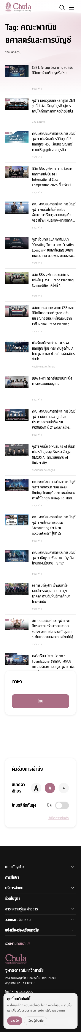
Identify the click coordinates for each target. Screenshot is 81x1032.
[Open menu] (71, 7)
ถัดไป (64, 698)
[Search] (62, 7)
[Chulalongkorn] (18, 7)
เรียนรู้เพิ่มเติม (36, 1021)
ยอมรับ (15, 1021)
